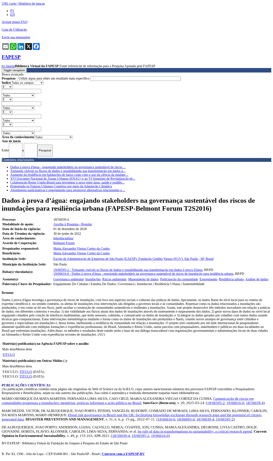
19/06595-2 (216, 403)
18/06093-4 (186, 419)
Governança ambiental (68, 279)
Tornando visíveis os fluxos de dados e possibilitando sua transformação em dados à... (67, 171)
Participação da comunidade (179, 279)
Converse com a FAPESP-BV (123, 454)
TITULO (8, 355)
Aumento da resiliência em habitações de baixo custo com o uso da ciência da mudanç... (69, 175)
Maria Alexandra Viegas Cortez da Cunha (81, 248)
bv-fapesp (8, 66)
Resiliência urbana (231, 279)
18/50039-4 (255, 403)
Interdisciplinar (63, 238)
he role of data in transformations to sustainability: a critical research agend (195, 431)
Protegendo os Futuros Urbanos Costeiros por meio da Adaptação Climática (61, 186)
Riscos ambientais (114, 279)
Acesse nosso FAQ (15, 22)
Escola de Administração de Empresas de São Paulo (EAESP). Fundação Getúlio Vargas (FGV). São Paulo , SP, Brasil (133, 259)
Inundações (93, 279)
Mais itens (9, 349)
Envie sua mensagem (16, 37)
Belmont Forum (64, 243)
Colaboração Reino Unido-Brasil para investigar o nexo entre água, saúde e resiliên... (67, 182)
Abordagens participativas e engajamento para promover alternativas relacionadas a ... (67, 190)
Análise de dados (256, 279)
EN (12, 14)
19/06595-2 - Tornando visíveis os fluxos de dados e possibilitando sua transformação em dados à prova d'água (127, 270)
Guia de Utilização (14, 29)
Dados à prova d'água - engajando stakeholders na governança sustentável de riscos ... (68, 167)
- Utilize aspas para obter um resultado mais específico (46, 78)
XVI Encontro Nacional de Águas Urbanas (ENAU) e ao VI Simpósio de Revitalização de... (72, 178)
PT (12, 11)
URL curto (9, 3)
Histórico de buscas (32, 3)
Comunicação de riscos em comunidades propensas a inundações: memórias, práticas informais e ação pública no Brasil (128, 401)
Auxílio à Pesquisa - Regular (72, 224)
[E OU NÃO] (7, 86)
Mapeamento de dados (143, 279)
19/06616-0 (235, 403)
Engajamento (208, 279)
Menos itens (24, 349)
